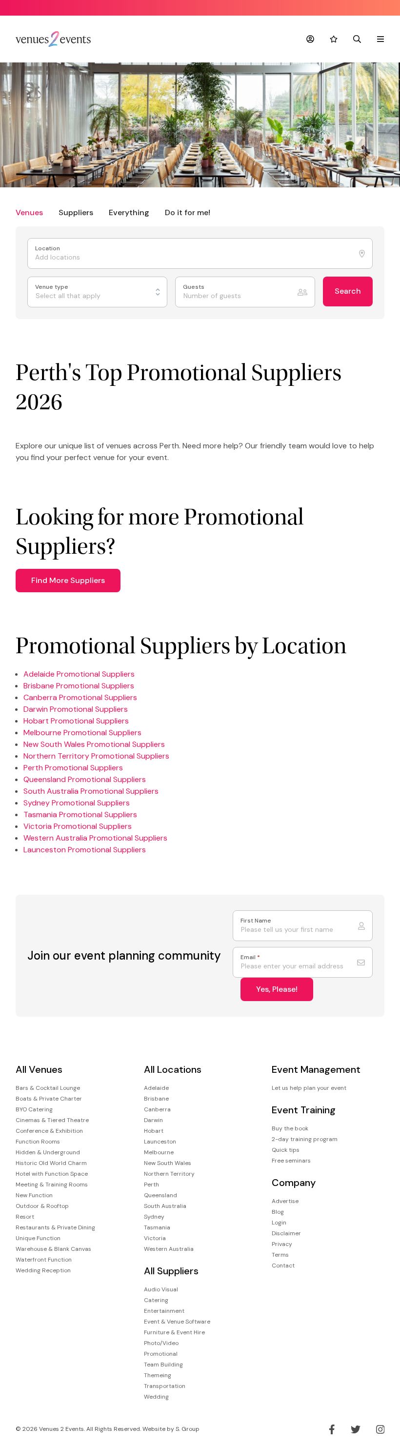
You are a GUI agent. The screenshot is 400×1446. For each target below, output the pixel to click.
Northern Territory (169, 1174)
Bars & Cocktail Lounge (48, 1088)
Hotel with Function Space (52, 1174)
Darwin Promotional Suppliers (75, 709)
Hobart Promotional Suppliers (76, 721)
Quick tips (286, 1150)
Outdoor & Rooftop (42, 1206)
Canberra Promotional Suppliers (80, 697)
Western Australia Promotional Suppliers (95, 838)
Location (48, 248)
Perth (151, 1184)
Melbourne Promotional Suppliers (82, 732)
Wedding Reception (43, 1270)
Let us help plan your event (309, 1088)
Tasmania (157, 1227)
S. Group (188, 1429)
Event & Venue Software (177, 1322)
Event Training (304, 1110)
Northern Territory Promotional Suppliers (96, 756)
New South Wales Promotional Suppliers (94, 744)
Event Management (316, 1070)
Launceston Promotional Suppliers (84, 849)
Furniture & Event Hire (174, 1332)
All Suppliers (171, 1271)
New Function (34, 1195)
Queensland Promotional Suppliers (84, 779)
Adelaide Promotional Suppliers (79, 674)
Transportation (164, 1386)
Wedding (156, 1397)
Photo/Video (161, 1343)
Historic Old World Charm (51, 1163)
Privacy (282, 1244)
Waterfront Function (44, 1260)
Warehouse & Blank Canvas (53, 1249)
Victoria (155, 1238)
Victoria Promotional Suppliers (77, 826)
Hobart (153, 1131)
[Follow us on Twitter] (355, 1429)
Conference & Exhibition (49, 1131)
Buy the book (290, 1128)
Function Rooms (38, 1141)
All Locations (172, 1070)
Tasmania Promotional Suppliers (80, 814)
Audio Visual (161, 1289)
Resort (25, 1217)
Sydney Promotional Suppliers (76, 803)
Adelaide (156, 1088)
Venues (29, 212)
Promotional (161, 1354)
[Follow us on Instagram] (380, 1429)
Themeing (157, 1375)
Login (279, 1222)
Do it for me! (187, 212)
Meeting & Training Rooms (52, 1184)
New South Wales (167, 1163)
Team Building (163, 1364)
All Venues (39, 1070)
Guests (194, 287)
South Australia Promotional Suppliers (91, 791)
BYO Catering (34, 1109)
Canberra (157, 1109)
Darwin (153, 1120)
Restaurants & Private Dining (55, 1227)
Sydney (154, 1217)
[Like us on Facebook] (332, 1429)
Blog (278, 1212)
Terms (280, 1255)
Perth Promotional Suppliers (73, 768)
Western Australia (169, 1249)
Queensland (160, 1195)
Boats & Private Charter (49, 1099)
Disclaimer (286, 1233)
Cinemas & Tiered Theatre (52, 1120)
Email (250, 957)
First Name (255, 920)
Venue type (52, 287)
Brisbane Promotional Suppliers (78, 686)
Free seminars (291, 1161)
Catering (156, 1300)
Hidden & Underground (48, 1152)
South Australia (165, 1206)
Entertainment (164, 1311)
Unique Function (38, 1238)
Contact (283, 1265)
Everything (129, 212)
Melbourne (159, 1152)
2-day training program (305, 1139)
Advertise (285, 1201)
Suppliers (76, 212)
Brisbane (156, 1099)
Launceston (160, 1141)
